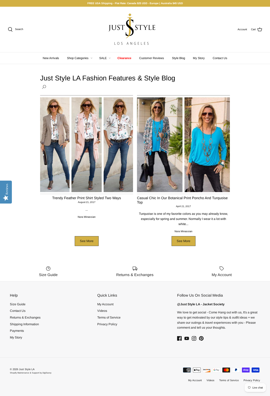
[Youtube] (186, 338)
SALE (103, 58)
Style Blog (178, 58)
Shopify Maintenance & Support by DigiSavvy (30, 373)
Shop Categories (78, 58)
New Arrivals (51, 58)
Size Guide (17, 304)
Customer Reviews (151, 58)
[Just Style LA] (135, 29)
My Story (199, 58)
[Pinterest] (201, 338)
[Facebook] (179, 338)
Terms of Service (109, 317)
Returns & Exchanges (25, 317)
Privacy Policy (107, 324)
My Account (105, 304)
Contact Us (220, 58)
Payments (17, 330)
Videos (102, 310)
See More (86, 241)
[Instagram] (194, 338)
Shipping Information (24, 324)
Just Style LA (27, 369)
